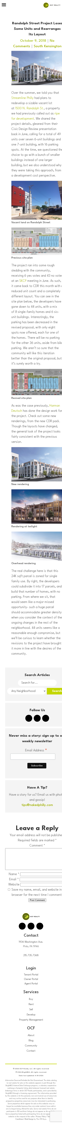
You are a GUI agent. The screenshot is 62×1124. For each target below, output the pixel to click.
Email (14, 879)
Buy (31, 999)
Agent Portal (31, 983)
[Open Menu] (4, 5)
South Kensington (47, 46)
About (31, 1035)
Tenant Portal (31, 975)
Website (13, 884)
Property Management (31, 1020)
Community (31, 1046)
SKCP (23, 281)
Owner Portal (31, 979)
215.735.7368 (31, 955)
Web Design (29, 1119)
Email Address (36, 751)
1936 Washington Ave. (31, 942)
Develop (31, 1015)
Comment (37, 845)
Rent (31, 1004)
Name (14, 874)
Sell (31, 1009)
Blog (31, 1040)
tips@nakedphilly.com (37, 805)
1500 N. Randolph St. (29, 108)
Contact (31, 1051)
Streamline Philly (22, 98)
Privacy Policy (41, 1116)
